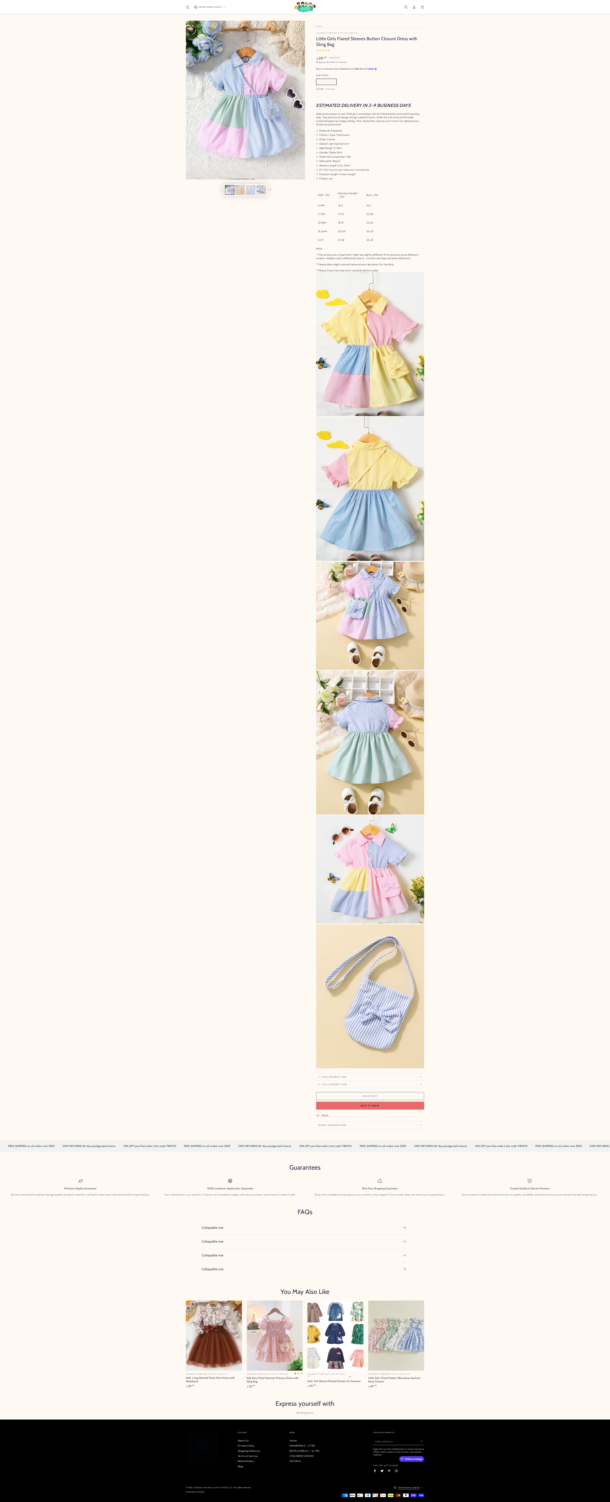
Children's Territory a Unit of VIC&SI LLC (337, 33)
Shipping (320, 62)
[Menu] (187, 7)
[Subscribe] (422, 1441)
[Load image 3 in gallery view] (240, 190)
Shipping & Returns (249, 1450)
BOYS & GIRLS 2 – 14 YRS (304, 1450)
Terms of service (248, 1456)
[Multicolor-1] (325, 95)
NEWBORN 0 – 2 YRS (302, 1445)
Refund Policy (246, 1461)
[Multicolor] (319, 95)
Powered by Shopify (195, 1492)
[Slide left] (220, 190)
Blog (240, 1466)
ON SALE (295, 1461)
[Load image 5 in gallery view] (261, 190)
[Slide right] (270, 190)
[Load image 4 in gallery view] (250, 190)
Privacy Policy (246, 1445)
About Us (243, 1440)
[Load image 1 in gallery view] (229, 190)
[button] (406, 7)
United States (326, 81)
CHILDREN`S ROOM (302, 1456)
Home (319, 26)
